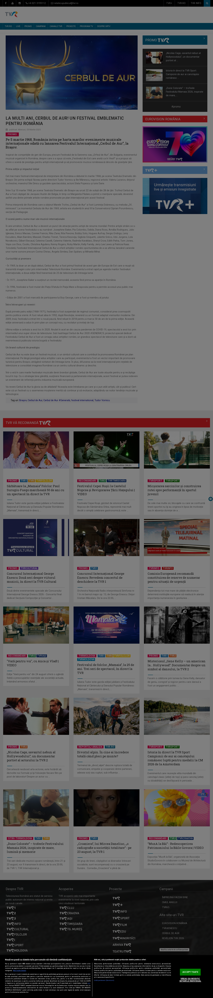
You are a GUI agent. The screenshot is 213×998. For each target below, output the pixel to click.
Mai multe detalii (19, 970)
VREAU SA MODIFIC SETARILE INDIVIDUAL (190, 980)
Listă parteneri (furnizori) (104, 980)
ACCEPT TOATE (190, 972)
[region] (106, 976)
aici (89, 983)
